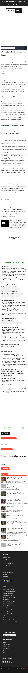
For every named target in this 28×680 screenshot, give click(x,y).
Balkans (3, 295)
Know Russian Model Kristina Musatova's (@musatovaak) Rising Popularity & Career (17, 537)
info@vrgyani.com (6, 652)
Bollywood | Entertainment (8, 593)
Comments (4, 444)
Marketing (5, 625)
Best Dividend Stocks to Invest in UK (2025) (11, 340)
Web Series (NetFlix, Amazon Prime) (10, 621)
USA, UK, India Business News (9, 619)
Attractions (15, 289)
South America (5, 291)
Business (21, 57)
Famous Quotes (6, 599)
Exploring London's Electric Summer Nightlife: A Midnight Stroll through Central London (14, 280)
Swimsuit (12, 371)
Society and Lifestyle (7, 611)
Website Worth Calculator (8, 563)
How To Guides (6, 607)
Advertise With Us (6, 646)
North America (5, 293)
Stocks (3, 346)
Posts (3, 442)
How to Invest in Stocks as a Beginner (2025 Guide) (13, 332)
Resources (5, 574)
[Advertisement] (14, 30)
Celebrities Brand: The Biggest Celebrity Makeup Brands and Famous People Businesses (14, 359)
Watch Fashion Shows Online (9, 591)
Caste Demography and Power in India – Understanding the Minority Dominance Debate (17, 486)
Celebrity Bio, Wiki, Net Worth (9, 597)
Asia (9, 286)
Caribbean (14, 291)
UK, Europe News (6, 615)
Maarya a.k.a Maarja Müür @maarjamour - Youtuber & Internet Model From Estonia (17, 544)
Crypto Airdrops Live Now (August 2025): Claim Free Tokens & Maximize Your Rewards (13, 309)
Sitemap (4, 650)
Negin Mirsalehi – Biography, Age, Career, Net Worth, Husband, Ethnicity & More (17, 508)
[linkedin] (19, 4)
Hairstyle (4, 375)
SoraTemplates (13, 668)
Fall (8, 346)
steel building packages (17, 86)
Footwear (4, 373)
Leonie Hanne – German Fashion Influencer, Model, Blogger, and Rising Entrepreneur (16, 530)
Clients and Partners (7, 644)
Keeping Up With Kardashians (9, 623)
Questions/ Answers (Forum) (9, 609)
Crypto (3, 320)
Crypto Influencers (7, 322)
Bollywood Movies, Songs (8, 595)
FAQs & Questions (6, 628)
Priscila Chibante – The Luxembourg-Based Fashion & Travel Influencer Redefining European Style (13, 269)
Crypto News (17, 322)
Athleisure (20, 373)
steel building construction (12, 154)
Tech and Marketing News (8, 613)
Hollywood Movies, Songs (8, 605)
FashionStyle (5, 371)
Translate (12, 637)
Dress (10, 375)
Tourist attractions (16, 293)
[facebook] (11, 4)
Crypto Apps (10, 320)
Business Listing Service (8, 561)
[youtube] (8, 4)
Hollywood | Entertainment (8, 603)
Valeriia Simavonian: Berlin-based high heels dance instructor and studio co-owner (13, 354)
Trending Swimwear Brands (8, 589)
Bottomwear (11, 373)
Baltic (18, 295)
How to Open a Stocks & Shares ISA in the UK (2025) (13, 337)
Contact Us (5, 642)
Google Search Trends (7, 565)
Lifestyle (19, 371)
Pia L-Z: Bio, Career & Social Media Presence (13, 1)
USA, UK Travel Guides (8, 617)
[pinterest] (14, 4)
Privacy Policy (5, 648)
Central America (6, 289)
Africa (14, 286)
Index (12, 346)
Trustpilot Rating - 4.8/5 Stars (18, 670)
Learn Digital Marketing (8, 572)
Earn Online (5, 576)
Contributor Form (6, 557)
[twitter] (16, 4)
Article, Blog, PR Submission (9, 559)
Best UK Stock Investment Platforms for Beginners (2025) (14, 335)
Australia (4, 286)
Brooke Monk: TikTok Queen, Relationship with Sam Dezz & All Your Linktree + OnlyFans (16, 522)
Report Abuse (6, 656)
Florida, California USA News (9, 601)
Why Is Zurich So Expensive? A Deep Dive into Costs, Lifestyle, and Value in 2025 (13, 275)
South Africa (11, 295)
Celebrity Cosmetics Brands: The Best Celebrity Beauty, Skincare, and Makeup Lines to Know (14, 356)
